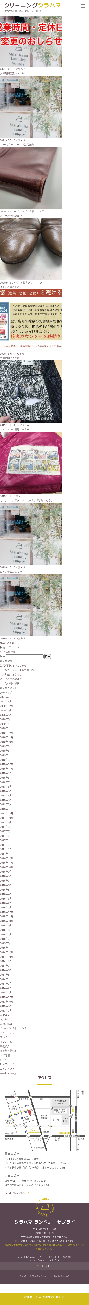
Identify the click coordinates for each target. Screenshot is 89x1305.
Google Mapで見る (15, 1193)
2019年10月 (6, 742)
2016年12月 (6, 858)
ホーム (20, 1256)
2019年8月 (6, 746)
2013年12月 (6, 997)
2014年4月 (6, 979)
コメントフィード (9, 1069)
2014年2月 (6, 988)
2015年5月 (6, 943)
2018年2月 (6, 804)
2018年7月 (6, 782)
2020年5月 (6, 719)
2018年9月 (6, 773)
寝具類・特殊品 (8, 1051)
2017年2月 (6, 849)
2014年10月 (6, 957)
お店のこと (30, 1256)
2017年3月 (6, 845)
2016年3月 (6, 898)
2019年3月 (6, 760)
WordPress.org (8, 1073)
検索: (2, 656)
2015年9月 (6, 925)
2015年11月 (6, 916)
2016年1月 (6, 907)
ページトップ (47, 1266)
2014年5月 (6, 974)
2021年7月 (6, 697)
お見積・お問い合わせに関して (44, 1297)
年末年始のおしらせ (11, 674)
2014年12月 (6, 952)
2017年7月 (6, 831)
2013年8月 (6, 1006)
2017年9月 (6, 822)
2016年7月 (6, 881)
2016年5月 (6, 889)
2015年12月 (6, 912)
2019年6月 (6, 750)
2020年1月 (6, 728)
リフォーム (6, 1042)
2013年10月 (6, 1001)
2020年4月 (6, 724)
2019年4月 (6, 755)
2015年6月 (6, 939)
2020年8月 (6, 715)
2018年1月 (6, 809)
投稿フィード (7, 1064)
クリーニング (7, 1033)
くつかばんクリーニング (13, 1028)
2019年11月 (6, 737)
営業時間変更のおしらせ (13, 665)
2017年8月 (6, 827)
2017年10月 (6, 818)
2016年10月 (6, 867)
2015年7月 (6, 934)
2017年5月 (6, 836)
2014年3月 (6, 983)
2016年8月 (6, 876)
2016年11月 (6, 862)
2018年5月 (6, 791)
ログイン (5, 1060)
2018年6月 (6, 786)
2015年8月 (6, 930)
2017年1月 (6, 854)
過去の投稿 (7, 652)
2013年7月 (6, 1010)
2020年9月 (6, 710)
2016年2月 (6, 903)
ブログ (3, 1037)
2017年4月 (6, 840)
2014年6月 (6, 970)
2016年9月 (6, 871)
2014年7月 (6, 966)
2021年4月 (6, 701)
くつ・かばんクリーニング (40, 1260)
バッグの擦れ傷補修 (11, 679)
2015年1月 (6, 948)
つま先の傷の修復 (9, 683)
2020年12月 (6, 706)
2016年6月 (6, 885)
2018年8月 (6, 777)
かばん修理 (6, 1024)
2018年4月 (6, 795)
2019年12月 (6, 733)
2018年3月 (6, 800)
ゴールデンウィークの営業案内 (17, 670)
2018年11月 (6, 769)
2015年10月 (6, 921)
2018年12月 (6, 764)
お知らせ (5, 1019)
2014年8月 (6, 961)
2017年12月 (6, 813)
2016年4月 (6, 894)
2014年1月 (6, 992)
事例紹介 (5, 1046)
